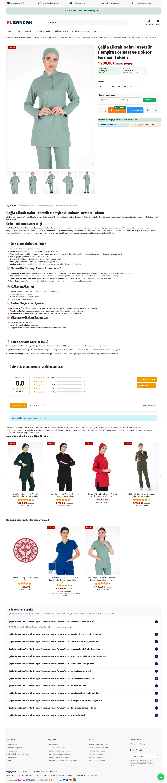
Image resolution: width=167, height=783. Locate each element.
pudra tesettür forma (125, 430)
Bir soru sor (145, 386)
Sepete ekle (119, 109)
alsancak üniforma (14, 428)
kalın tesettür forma (144, 430)
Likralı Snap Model (97, 757)
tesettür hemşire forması (53, 428)
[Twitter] (134, 744)
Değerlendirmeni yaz (148, 379)
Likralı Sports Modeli (98, 754)
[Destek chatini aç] (160, 776)
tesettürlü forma (70, 430)
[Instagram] (137, 744)
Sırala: (145, 406)
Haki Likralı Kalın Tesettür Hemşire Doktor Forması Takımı (141, 495)
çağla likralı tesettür (15, 433)
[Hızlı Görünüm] (41, 454)
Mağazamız (12, 751)
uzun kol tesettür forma (34, 430)
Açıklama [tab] (11, 205)
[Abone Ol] (158, 756)
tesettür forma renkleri (107, 430)
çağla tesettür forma (32, 433)
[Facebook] (131, 744)
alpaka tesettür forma (54, 430)
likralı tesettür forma (72, 428)
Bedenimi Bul (149, 100)
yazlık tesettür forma (15, 430)
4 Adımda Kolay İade (57, 748)
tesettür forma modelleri (133, 428)
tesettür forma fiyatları (88, 430)
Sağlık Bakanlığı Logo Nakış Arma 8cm (26, 579)
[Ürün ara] (125, 22)
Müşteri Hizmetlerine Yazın (18, 754)
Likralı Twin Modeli (97, 751)
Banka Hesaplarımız (16, 748)
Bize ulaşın (12, 757)
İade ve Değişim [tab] (45, 205)
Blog (9, 761)
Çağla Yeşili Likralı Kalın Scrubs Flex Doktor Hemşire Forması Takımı (102, 579)
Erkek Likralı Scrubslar (99, 744)
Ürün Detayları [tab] (26, 205)
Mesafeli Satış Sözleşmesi (59, 757)
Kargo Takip (53, 744)
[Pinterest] (140, 744)
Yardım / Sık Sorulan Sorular (60, 754)
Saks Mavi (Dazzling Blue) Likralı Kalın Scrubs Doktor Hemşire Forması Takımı (64, 580)
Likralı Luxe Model (97, 761)
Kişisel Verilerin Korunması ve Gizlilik (63, 761)
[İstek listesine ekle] (148, 110)
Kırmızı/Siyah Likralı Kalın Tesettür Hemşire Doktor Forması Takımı (103, 495)
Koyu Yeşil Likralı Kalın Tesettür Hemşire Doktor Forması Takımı (25, 495)
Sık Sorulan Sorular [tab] (66, 205)
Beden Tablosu (136, 110)
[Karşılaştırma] (41, 450)
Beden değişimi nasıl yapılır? (60, 751)
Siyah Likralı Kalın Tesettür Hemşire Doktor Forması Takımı (64, 495)
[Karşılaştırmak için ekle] (155, 110)
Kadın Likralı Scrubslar (99, 748)
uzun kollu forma (115, 428)
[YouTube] (144, 744)
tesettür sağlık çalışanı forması (94, 428)
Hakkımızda (12, 744)
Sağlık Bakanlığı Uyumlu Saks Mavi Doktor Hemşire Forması (64, 594)
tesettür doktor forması (32, 428)
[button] (7, 477)
